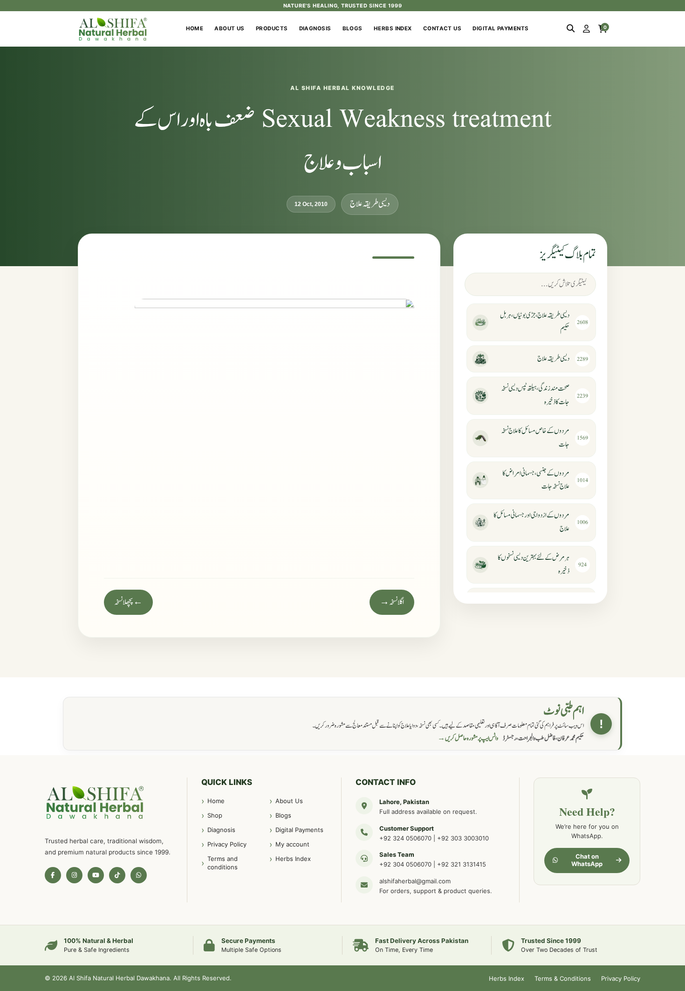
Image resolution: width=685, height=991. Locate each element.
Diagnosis (315, 28)
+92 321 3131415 (461, 864)
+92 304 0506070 (405, 864)
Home (195, 28)
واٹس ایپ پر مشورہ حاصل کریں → (468, 738)
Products (272, 28)
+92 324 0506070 (405, 838)
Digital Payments (500, 28)
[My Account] (586, 29)
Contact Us (442, 28)
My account (292, 844)
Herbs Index (393, 28)
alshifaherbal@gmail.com (415, 881)
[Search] (571, 29)
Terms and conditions (222, 863)
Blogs (352, 28)
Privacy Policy (227, 844)
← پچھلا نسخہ (128, 602)
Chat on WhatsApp (587, 860)
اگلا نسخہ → (392, 602)
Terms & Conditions (562, 978)
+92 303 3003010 (463, 838)
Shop (214, 815)
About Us (229, 28)
